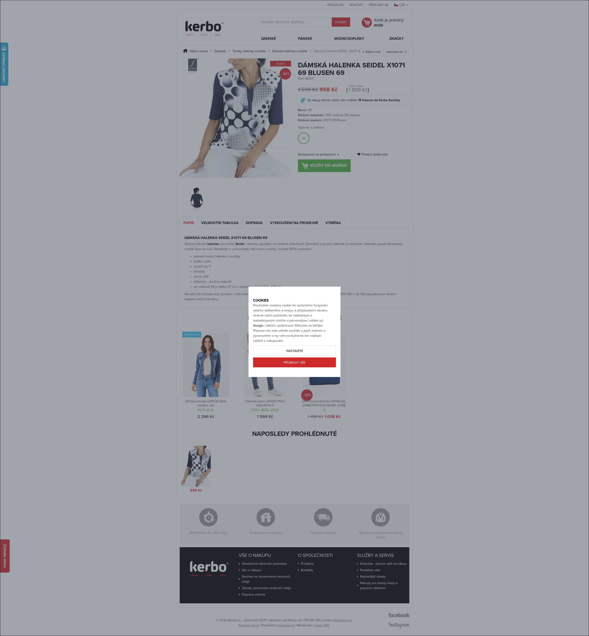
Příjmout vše (294, 363)
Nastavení (294, 351)
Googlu (258, 326)
